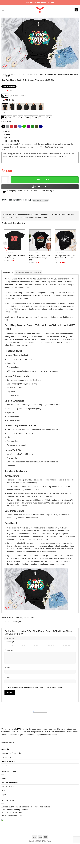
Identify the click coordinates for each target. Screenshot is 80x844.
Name (7, 667)
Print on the (6, 131)
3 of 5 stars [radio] (30, 645)
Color (3, 121)
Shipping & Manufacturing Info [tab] (28, 272)
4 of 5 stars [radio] (44, 645)
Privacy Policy (6, 757)
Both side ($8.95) (12, 141)
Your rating (9, 642)
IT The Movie (22, 729)
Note (3, 150)
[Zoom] (4, 66)
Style (4, 100)
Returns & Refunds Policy (11, 753)
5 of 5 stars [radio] (59, 645)
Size (3, 112)
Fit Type (4, 91)
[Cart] (76, 10)
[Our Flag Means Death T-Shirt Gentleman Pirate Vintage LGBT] (40, 240)
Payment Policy (7, 786)
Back (8, 138)
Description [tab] (8, 272)
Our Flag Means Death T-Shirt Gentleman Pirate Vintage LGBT (39, 258)
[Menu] (2, 9)
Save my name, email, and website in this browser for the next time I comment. (36, 687)
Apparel (12, 74)
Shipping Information (9, 782)
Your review (9, 650)
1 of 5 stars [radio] (7, 645)
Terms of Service (8, 761)
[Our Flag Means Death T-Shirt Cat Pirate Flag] (14, 240)
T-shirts (21, 74)
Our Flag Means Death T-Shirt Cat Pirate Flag (14, 257)
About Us (5, 749)
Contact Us (5, 778)
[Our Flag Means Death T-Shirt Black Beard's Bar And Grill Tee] (65, 240)
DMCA (4, 791)
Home (3, 74)
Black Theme (32, 74)
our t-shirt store (27, 317)
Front (8, 135)
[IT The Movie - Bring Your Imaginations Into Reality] (40, 10)
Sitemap (4, 766)
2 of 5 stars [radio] (18, 645)
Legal (3, 795)
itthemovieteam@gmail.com (17, 810)
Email (7, 677)
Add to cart (44, 179)
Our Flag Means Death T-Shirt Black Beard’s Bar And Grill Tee (65, 258)
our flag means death (40, 200)
